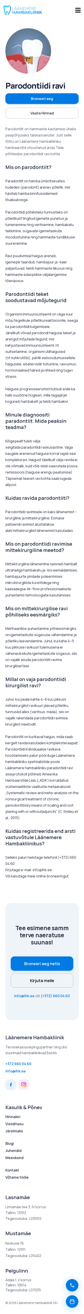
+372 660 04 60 (18, 1063)
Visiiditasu (14, 1123)
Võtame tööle (17, 1177)
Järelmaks (14, 1131)
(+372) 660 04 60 (55, 995)
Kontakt (12, 1170)
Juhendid (13, 1150)
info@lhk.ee (42, 869)
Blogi (9, 1143)
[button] (42, 98)
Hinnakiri (12, 1116)
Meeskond (14, 1157)
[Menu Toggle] (78, 10)
